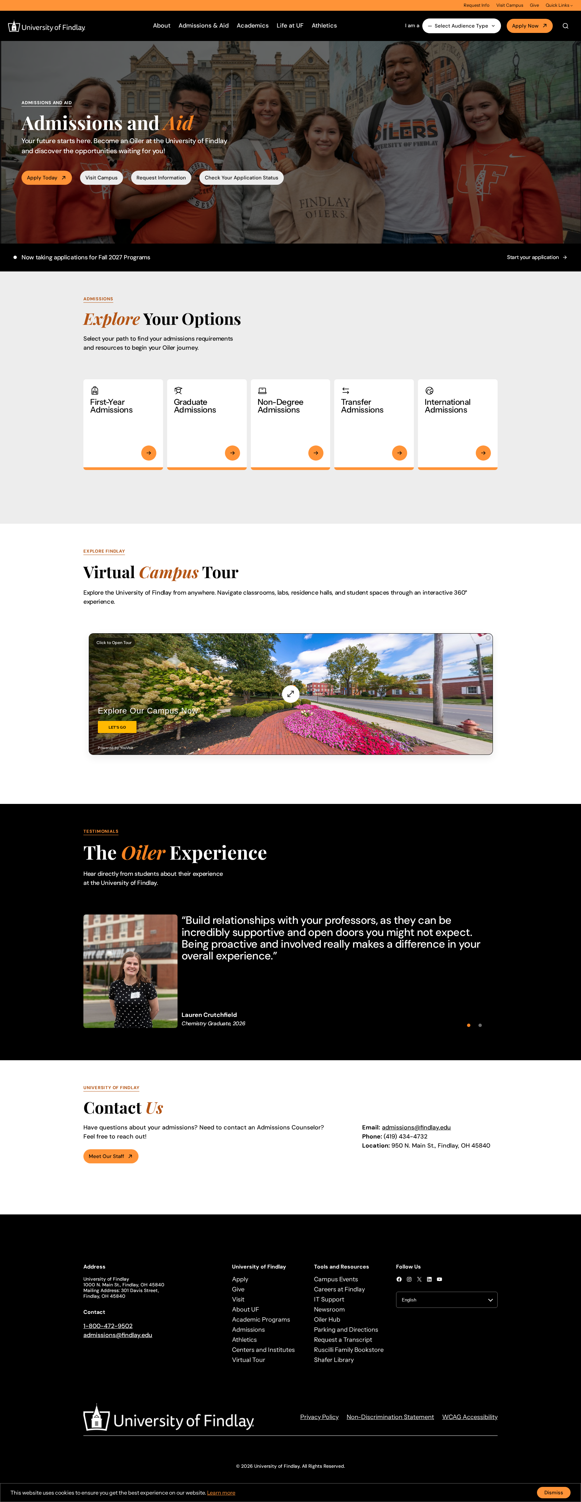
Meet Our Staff (106, 1156)
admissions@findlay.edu (416, 1127)
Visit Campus (101, 177)
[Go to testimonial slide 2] (480, 1025)
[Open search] (565, 25)
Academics (253, 26)
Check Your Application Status (241, 177)
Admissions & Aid (204, 26)
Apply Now (525, 26)
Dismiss (553, 1492)
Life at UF (290, 26)
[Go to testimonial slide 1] (469, 1025)
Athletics (324, 26)
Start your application (533, 257)
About (161, 26)
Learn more (221, 1492)
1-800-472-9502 (107, 1326)
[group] (290, 971)
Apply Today (42, 177)
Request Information (161, 177)
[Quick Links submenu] (571, 5)
